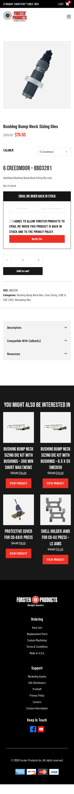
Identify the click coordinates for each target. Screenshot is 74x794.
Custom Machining (37, 640)
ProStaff (37, 689)
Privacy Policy (37, 695)
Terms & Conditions (37, 646)
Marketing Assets (37, 676)
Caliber (8, 150)
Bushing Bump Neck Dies (30, 295)
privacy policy (43, 231)
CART (61, 4)
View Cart (37, 627)
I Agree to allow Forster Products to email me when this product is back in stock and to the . (37, 226)
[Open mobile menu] (69, 16)
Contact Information (37, 708)
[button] (37, 327)
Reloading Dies (23, 300)
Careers (37, 702)
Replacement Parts (37, 634)
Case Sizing (51, 295)
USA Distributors (37, 682)
